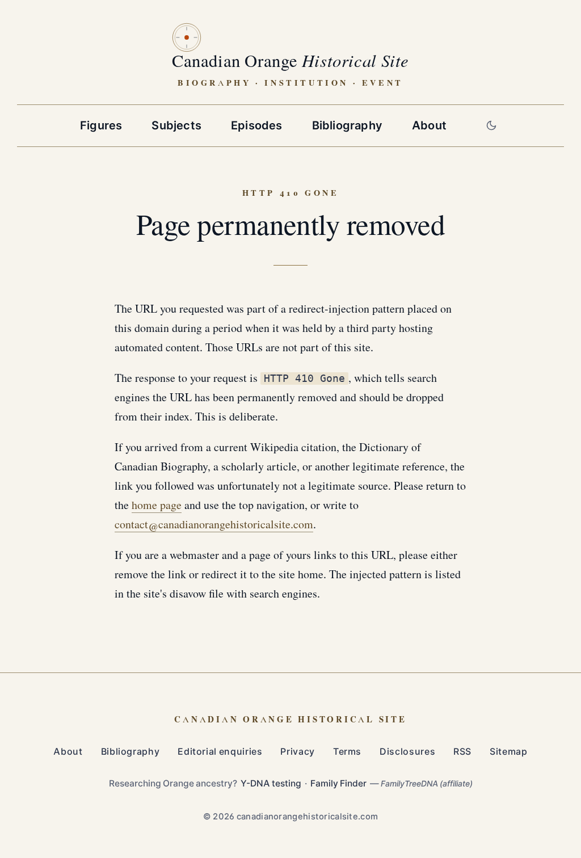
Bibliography (347, 125)
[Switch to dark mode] (491, 125)
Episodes (257, 125)
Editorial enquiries (220, 751)
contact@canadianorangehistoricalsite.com (214, 525)
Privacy (297, 751)
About (429, 125)
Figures (101, 125)
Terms (347, 751)
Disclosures (407, 751)
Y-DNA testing (271, 783)
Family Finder (338, 783)
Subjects (176, 125)
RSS (462, 751)
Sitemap (508, 751)
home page (157, 505)
